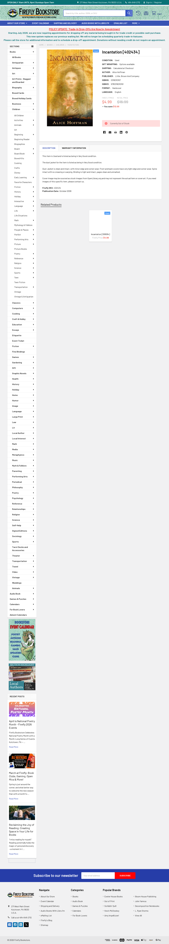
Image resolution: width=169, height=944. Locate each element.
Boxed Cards (18, 93)
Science (17, 268)
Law (14, 422)
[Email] (110, 132)
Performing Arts (21, 239)
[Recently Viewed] (139, 13)
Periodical (17, 482)
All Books (16, 57)
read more (13, 747)
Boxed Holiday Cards (22, 98)
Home (15, 395)
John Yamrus (140, 901)
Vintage (17, 291)
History (17, 191)
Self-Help (16, 525)
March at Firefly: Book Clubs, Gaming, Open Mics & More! (21, 776)
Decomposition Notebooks (147, 906)
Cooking (18, 163)
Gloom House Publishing (145, 896)
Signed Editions (19, 530)
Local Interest (19, 438)
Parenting (17, 471)
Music (15, 460)
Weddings (17, 582)
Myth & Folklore (19, 465)
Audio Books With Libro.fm (95, 23)
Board (17, 148)
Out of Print (109, 901)
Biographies (19, 144)
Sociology (17, 536)
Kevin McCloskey (111, 910)
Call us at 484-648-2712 (21, 917)
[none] (70, 88)
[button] (22, 640)
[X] (26, 924)
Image (15, 406)
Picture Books (20, 249)
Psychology (17, 498)
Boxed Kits (19, 158)
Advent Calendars (18, 615)
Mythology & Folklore (23, 225)
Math (16, 220)
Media (15, 449)
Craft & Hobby (18, 319)
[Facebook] (104, 132)
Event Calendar (40, 23)
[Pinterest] (126, 132)
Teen (16, 277)
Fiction (17, 187)
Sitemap (44, 925)
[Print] (115, 132)
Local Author (18, 433)
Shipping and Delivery (65, 23)
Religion (17, 263)
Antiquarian (17, 62)
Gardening (17, 362)
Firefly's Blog (46, 920)
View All (138, 915)
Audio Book (15, 593)
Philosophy (17, 487)
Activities (18, 120)
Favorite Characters (23, 182)
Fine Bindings (18, 351)
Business (16, 103)
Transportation (21, 287)
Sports (17, 272)
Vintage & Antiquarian (23, 296)
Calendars (15, 604)
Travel (15, 566)
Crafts (17, 168)
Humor (15, 400)
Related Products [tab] (51, 204)
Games (15, 357)
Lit (13, 427)
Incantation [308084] (100, 234)
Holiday (17, 196)
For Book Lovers (17, 609)
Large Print (17, 416)
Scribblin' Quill (110, 906)
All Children (19, 115)
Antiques (16, 68)
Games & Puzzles (18, 599)
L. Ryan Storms (141, 910)
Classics (16, 302)
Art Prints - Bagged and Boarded (21, 80)
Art (13, 73)
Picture (17, 244)
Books (13, 51)
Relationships (18, 509)
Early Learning (20, 177)
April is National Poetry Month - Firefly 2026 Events (22, 724)
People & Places (21, 230)
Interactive (19, 201)
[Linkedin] (121, 132)
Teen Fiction (19, 282)
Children (16, 109)
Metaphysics (18, 454)
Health (15, 378)
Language (18, 206)
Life (16, 210)
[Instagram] (15, 924)
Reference (18, 258)
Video (15, 572)
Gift (14, 368)
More (134, 23)
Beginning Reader (22, 139)
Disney (17, 172)
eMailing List (120, 23)
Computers (17, 308)
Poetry (17, 253)
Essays (15, 330)
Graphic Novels (19, 373)
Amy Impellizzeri (111, 915)
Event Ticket (18, 340)
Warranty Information (74, 148)
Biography (17, 87)
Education (17, 324)
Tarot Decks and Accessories (20, 548)
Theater (16, 555)
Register (158, 2)
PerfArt (17, 234)
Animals (17, 125)
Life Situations (20, 215)
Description (49, 148)
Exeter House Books (113, 896)
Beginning (18, 134)
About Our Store (16, 23)
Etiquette (16, 335)
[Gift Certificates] (147, 13)
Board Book (19, 153)
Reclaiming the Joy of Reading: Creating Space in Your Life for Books (21, 829)
